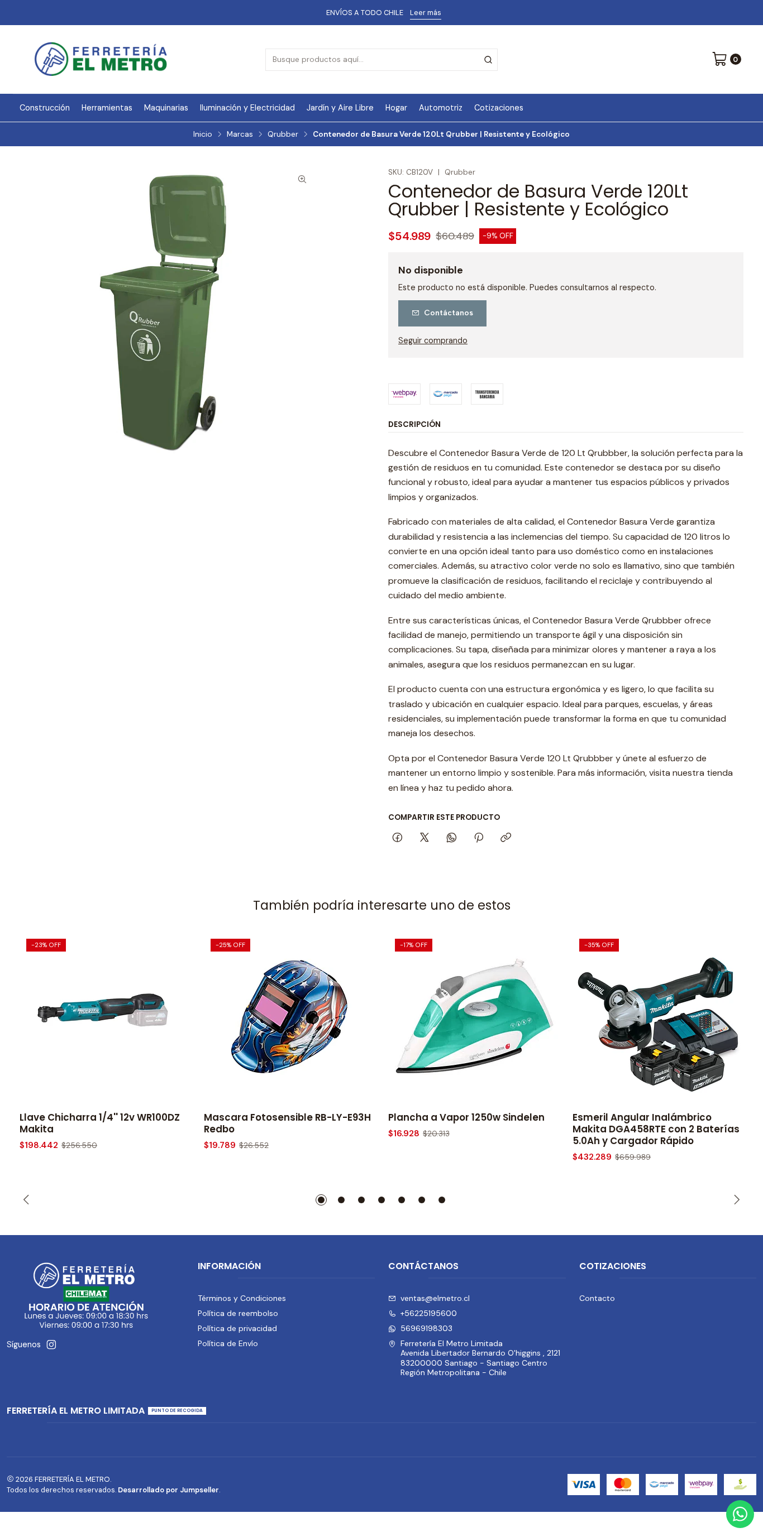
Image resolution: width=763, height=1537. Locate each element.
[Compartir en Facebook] (397, 838)
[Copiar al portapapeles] (506, 838)
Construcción (45, 108)
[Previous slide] (28, 1200)
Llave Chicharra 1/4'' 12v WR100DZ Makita (100, 1123)
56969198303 (426, 1328)
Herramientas (107, 108)
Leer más (425, 12)
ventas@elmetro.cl (435, 1298)
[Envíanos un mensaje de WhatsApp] (740, 1514)
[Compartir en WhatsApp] (451, 838)
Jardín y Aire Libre (340, 108)
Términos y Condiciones (242, 1298)
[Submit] (488, 60)
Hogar (396, 108)
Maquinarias (166, 108)
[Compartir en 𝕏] (424, 838)
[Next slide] (735, 1200)
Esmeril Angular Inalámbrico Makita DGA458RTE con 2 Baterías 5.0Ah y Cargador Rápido (656, 1129)
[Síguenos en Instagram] (51, 1344)
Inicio (202, 134)
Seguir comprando (433, 340)
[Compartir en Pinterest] (478, 838)
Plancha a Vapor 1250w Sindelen (466, 1117)
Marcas (240, 134)
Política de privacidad (237, 1328)
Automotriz (440, 108)
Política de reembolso (238, 1313)
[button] (321, 1200)
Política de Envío (228, 1343)
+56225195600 (428, 1313)
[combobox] (381, 60)
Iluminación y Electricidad (247, 108)
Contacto (597, 1298)
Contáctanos (448, 312)
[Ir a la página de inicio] (101, 59)
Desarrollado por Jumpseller (168, 1490)
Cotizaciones (498, 108)
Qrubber (283, 134)
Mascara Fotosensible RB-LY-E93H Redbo (287, 1123)
